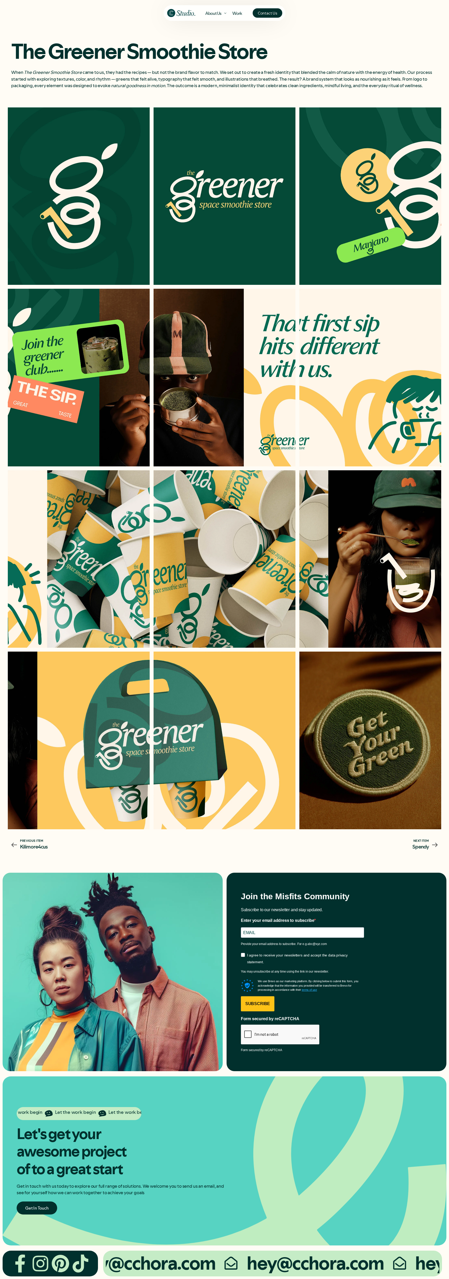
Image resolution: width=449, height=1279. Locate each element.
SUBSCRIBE (257, 1003)
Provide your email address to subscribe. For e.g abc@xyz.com (284, 944)
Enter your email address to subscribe (277, 920)
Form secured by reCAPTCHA (270, 1019)
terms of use (309, 989)
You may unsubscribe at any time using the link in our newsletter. (285, 971)
